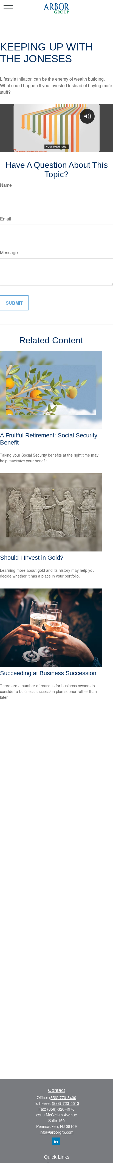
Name (6, 185)
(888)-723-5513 (65, 1103)
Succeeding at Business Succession (48, 673)
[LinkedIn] (56, 1141)
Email (5, 219)
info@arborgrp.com (57, 1132)
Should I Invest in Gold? (31, 557)
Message (9, 252)
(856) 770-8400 (62, 1097)
